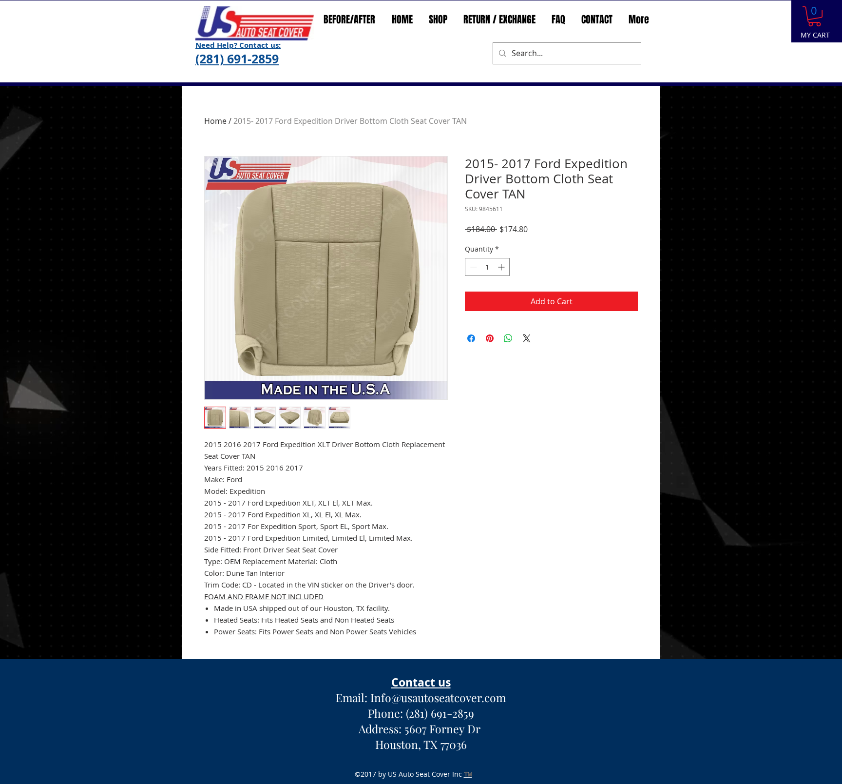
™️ (468, 774)
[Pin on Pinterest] (490, 338)
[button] (814, 16)
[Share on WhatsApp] (508, 338)
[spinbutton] (487, 266)
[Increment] (502, 266)
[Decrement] (472, 266)
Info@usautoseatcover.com (438, 697)
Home (215, 121)
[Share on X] (527, 338)
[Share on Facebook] (471, 338)
